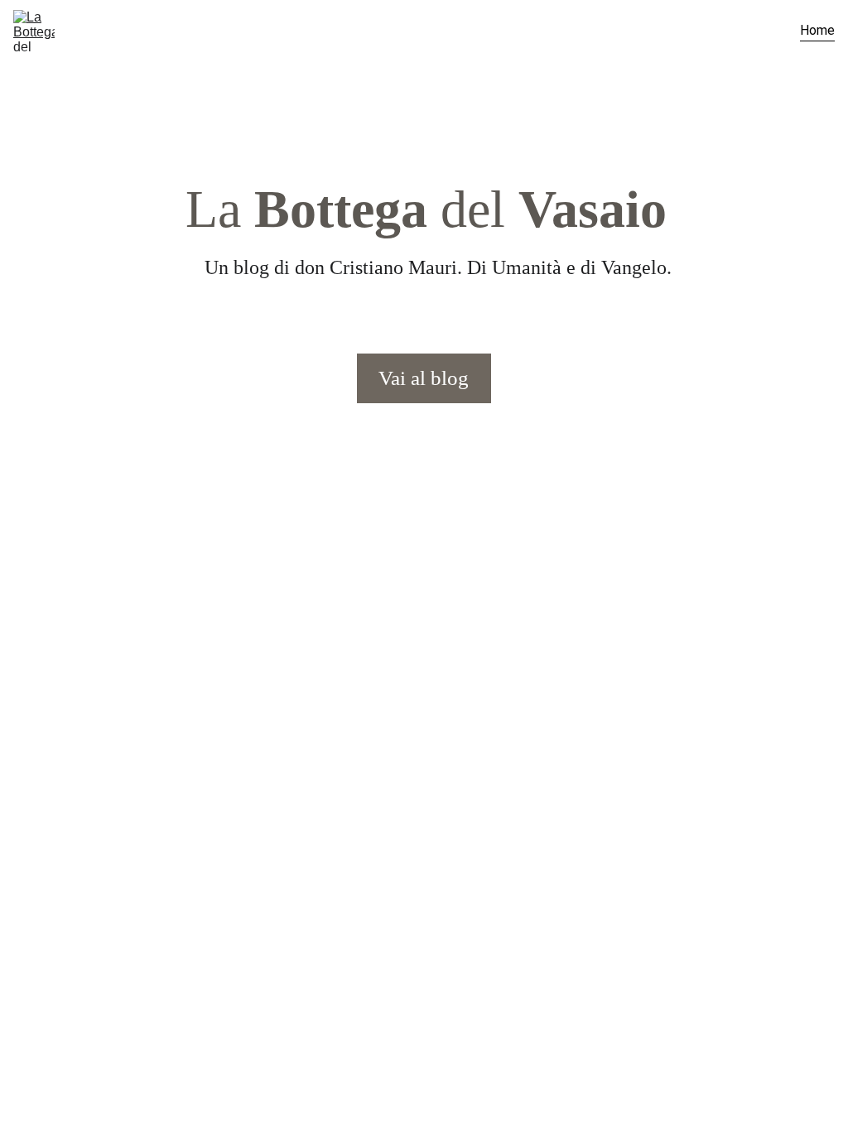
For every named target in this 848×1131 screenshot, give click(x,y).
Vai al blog (423, 378)
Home (817, 30)
